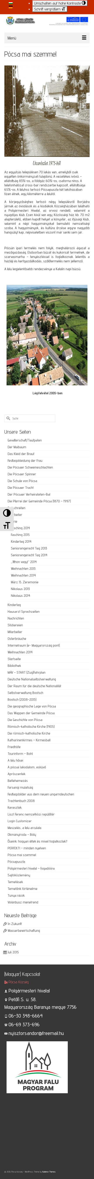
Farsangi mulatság (20, 787)
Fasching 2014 (20, 528)
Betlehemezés (18, 781)
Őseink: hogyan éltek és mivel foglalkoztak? (37, 841)
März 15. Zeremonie (24, 582)
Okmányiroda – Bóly (22, 834)
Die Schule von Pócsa (22, 481)
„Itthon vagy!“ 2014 (24, 562)
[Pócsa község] (47, 23)
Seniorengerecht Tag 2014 (29, 555)
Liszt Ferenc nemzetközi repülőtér (31, 814)
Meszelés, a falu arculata (24, 828)
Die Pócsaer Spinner (22, 474)
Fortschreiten (16, 508)
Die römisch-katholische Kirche (29, 733)
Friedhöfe (14, 747)
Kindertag (14, 605)
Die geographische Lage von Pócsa (32, 706)
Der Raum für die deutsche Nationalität (34, 686)
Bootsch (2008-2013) (22, 699)
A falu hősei (15, 760)
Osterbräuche (17, 639)
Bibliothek (14, 666)
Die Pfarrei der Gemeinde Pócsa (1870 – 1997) (39, 501)
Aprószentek (16, 774)
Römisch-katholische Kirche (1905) (31, 726)
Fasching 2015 (20, 535)
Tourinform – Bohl (20, 754)
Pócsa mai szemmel (22, 855)
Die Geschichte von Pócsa (25, 720)
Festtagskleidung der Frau (25, 460)
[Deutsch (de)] (11, 7)
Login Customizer (20, 821)
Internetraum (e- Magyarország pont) (34, 645)
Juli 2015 (13, 952)
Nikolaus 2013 (20, 589)
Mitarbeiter (15, 515)
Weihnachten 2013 (23, 568)
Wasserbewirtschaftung (24, 930)
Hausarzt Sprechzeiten (24, 611)
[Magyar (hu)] (11, 2)
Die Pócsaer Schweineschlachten (30, 467)
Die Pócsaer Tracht (21, 488)
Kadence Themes (49, 1171)
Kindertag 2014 (21, 541)
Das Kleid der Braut (21, 454)
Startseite (14, 659)
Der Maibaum (17, 447)
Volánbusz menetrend (23, 902)
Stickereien (15, 625)
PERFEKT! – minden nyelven (27, 848)
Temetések (15, 882)
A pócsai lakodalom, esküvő (27, 767)
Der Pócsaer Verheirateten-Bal (29, 494)
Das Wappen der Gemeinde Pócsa (31, 713)
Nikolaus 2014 (20, 596)
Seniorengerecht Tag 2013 (29, 548)
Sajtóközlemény (19, 875)
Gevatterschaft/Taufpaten (25, 440)
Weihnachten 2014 (23, 575)
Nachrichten (16, 618)
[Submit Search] (7, 418)
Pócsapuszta (16, 862)
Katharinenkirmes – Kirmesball (29, 740)
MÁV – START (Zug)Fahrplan (26, 672)
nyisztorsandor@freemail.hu (36, 1033)
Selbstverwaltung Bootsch (25, 693)
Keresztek (15, 807)
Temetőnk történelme (22, 889)
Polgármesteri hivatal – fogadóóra (31, 868)
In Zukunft (15, 924)
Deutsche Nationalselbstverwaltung (32, 679)
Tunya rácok (16, 895)
